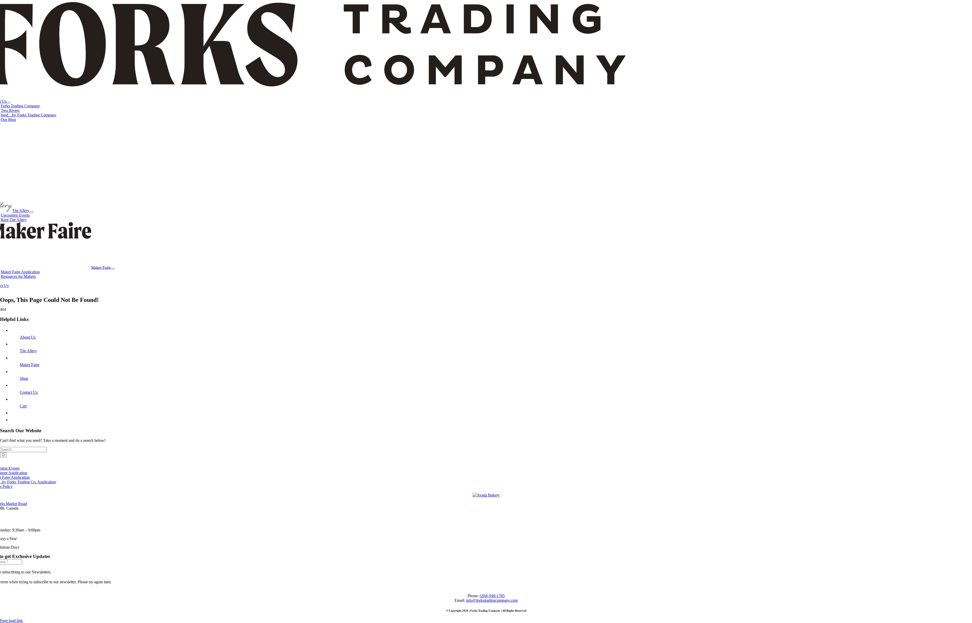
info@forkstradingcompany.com (492, 600)
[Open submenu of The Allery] (31, 212)
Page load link (11, 620)
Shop (24, 378)
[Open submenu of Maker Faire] (113, 268)
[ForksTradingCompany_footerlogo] (486, 495)
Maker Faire (29, 365)
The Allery (28, 351)
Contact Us (29, 392)
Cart (23, 406)
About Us (27, 337)
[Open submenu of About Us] (8, 102)
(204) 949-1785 (492, 596)
